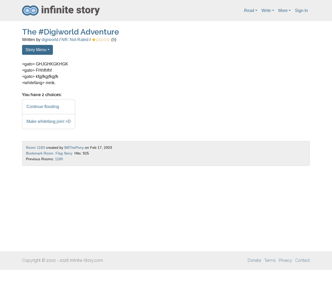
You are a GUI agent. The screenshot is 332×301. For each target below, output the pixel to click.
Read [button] (249, 10)
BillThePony (74, 147)
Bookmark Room (39, 153)
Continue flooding (42, 106)
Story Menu (35, 50)
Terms (270, 260)
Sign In (301, 10)
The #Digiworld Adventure (70, 31)
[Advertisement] (166, 208)
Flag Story (64, 153)
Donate (254, 260)
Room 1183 (35, 147)
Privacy (285, 260)
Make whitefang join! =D (48, 121)
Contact (302, 260)
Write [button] (266, 10)
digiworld (50, 39)
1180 (59, 159)
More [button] (283, 10)
